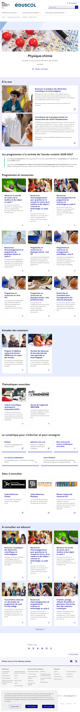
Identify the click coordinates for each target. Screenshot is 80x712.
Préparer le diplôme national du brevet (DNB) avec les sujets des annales (13, 354)
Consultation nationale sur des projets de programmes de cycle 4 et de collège (13, 603)
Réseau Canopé (17, 680)
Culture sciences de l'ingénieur (32, 677)
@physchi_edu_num (37, 442)
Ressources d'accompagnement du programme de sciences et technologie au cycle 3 (66, 200)
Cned (15, 678)
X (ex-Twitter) (76, 661)
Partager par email (46, 648)
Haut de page (74, 654)
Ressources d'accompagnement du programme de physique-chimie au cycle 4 (13, 252)
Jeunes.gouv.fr (69, 674)
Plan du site (69, 703)
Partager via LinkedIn (42, 648)
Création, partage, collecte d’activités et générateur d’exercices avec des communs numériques (66, 604)
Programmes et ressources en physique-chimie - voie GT (39, 250)
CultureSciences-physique (31, 683)
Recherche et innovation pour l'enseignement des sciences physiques (65, 296)
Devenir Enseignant (6, 678)
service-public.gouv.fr (69, 696)
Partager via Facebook (29, 648)
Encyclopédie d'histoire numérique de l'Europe (45, 674)
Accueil (3, 17)
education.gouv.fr (6, 675)
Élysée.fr (56, 671)
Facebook (71, 661)
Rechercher (76, 7)
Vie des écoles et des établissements (54, 13)
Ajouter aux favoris (41, 69)
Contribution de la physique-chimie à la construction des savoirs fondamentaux (51, 118)
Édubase (7, 442)
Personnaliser (15, 706)
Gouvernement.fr (58, 676)
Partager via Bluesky (37, 648)
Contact (62, 703)
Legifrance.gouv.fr (58, 679)
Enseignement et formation (9, 13)
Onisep (16, 675)
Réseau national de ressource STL (64, 495)
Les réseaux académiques (14, 457)
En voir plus (39, 629)
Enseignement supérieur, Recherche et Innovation (20, 672)
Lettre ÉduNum (49, 457)
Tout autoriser (48, 706)
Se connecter (73, 3)
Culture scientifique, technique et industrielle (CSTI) (12, 407)
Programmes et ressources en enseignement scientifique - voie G (65, 250)
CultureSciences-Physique (37, 495)
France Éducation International (6, 672)
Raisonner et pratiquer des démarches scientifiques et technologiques (51, 90)
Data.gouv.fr (57, 674)
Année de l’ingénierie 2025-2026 (39, 406)
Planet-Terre (30, 680)
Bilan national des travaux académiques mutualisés (64, 444)
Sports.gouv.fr (69, 676)
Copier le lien (50, 648)
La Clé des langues (32, 674)
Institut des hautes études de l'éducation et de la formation (7, 682)
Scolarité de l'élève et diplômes (30, 13)
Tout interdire (31, 706)
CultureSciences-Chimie (11, 495)
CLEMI (15, 683)
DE (75, 703)
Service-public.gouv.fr (71, 671)
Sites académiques (18, 685)
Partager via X (33, 648)
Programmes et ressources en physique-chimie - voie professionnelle (39, 296)
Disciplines (24, 17)
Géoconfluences (44, 682)
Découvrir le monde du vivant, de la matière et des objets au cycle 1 (13, 198)
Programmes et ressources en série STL (12, 295)
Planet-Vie (42, 671)
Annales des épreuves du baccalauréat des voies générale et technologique (39, 354)
